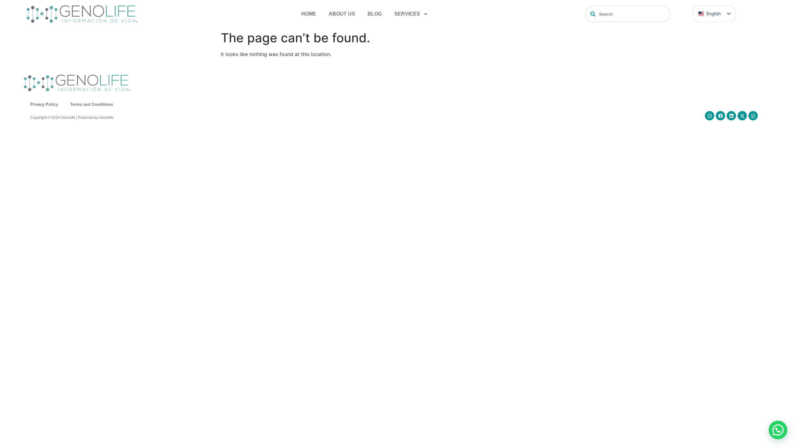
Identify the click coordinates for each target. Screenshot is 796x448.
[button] (778, 430)
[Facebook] (720, 115)
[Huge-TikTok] (753, 115)
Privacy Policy (44, 104)
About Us (342, 13)
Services (407, 13)
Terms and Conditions (91, 104)
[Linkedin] (731, 115)
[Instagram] (709, 115)
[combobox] (627, 14)
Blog (375, 13)
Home (308, 13)
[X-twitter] (742, 115)
